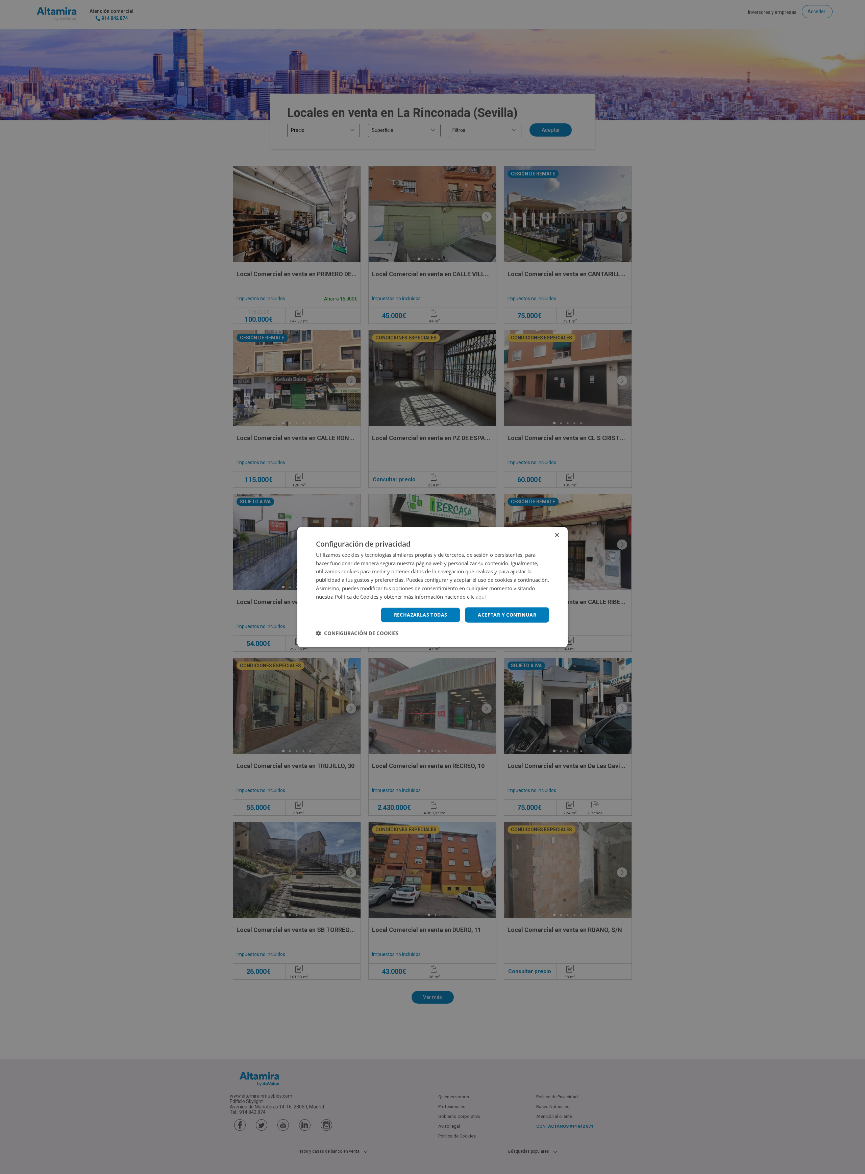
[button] (357, 633)
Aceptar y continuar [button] (507, 615)
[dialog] (432, 587)
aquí (481, 596)
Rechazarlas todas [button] (420, 615)
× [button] (556, 534)
